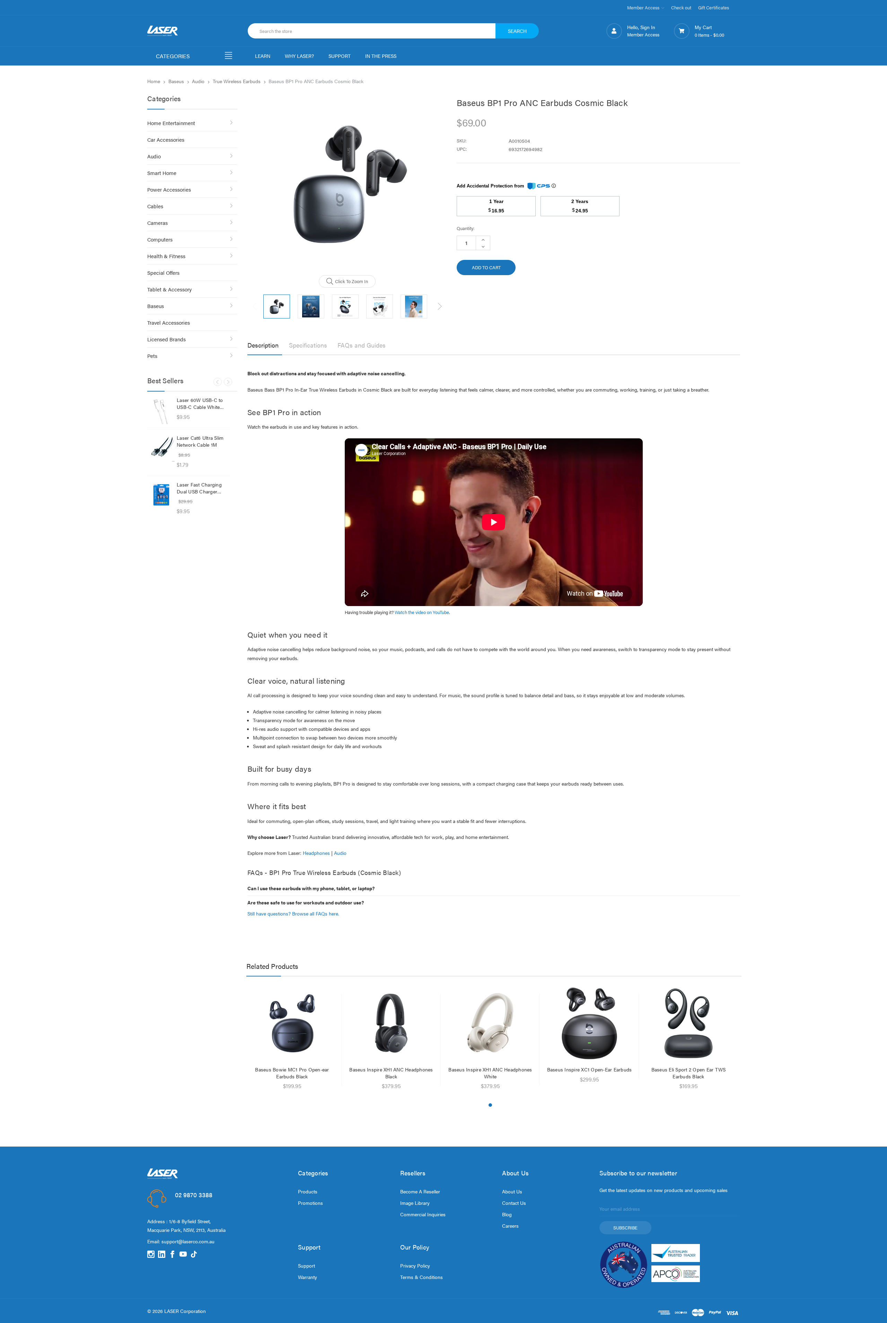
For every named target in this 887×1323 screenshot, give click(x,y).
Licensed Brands (166, 339)
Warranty (307, 1276)
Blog (507, 1214)
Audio (154, 156)
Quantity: (465, 228)
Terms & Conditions (421, 1276)
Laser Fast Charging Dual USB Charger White (199, 488)
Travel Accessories (168, 322)
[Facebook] (172, 1254)
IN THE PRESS (380, 55)
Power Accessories (169, 189)
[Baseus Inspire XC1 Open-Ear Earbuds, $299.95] (589, 1023)
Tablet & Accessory (169, 289)
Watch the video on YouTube (422, 612)
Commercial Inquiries (423, 1214)
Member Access (643, 7)
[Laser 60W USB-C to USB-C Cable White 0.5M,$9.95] (161, 410)
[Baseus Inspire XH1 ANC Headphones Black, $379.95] (391, 1023)
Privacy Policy (415, 1265)
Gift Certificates (713, 7)
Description (263, 345)
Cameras (157, 222)
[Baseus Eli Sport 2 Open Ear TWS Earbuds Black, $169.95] (689, 1023)
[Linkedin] (161, 1254)
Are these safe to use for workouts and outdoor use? (305, 902)
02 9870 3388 (193, 1194)
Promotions (310, 1202)
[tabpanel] (292, 1039)
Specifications (308, 345)
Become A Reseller (420, 1191)
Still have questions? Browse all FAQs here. (293, 913)
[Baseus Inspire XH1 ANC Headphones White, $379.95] (490, 1023)
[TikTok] (193, 1254)
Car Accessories (165, 139)
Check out (681, 7)
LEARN (262, 55)
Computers (160, 239)
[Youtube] (183, 1254)
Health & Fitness (166, 256)
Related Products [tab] (272, 966)
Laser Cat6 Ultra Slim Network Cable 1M (200, 441)
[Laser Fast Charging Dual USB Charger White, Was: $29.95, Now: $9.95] (161, 495)
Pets (152, 355)
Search (517, 30)
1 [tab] (490, 1105)
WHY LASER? (299, 55)
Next (228, 382)
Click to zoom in (351, 281)
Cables (155, 206)
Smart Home (161, 172)
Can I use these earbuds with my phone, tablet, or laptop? (311, 888)
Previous (217, 382)
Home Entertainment (171, 122)
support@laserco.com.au (187, 1241)
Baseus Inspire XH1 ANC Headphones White (490, 1073)
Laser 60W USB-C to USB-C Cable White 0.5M (200, 403)
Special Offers (163, 272)
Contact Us (514, 1202)
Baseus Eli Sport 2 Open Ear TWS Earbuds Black (688, 1073)
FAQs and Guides (361, 345)
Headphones (316, 852)
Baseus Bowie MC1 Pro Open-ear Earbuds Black (292, 1073)
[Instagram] (151, 1254)
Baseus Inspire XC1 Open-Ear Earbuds (589, 1069)
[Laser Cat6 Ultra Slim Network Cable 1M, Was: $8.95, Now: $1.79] (161, 448)
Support (306, 1265)
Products (307, 1191)
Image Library (415, 1202)
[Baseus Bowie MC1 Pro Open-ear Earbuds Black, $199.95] (292, 1023)
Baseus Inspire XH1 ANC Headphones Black (391, 1073)
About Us (512, 1191)
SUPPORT (339, 55)
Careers (510, 1225)
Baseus (155, 305)
